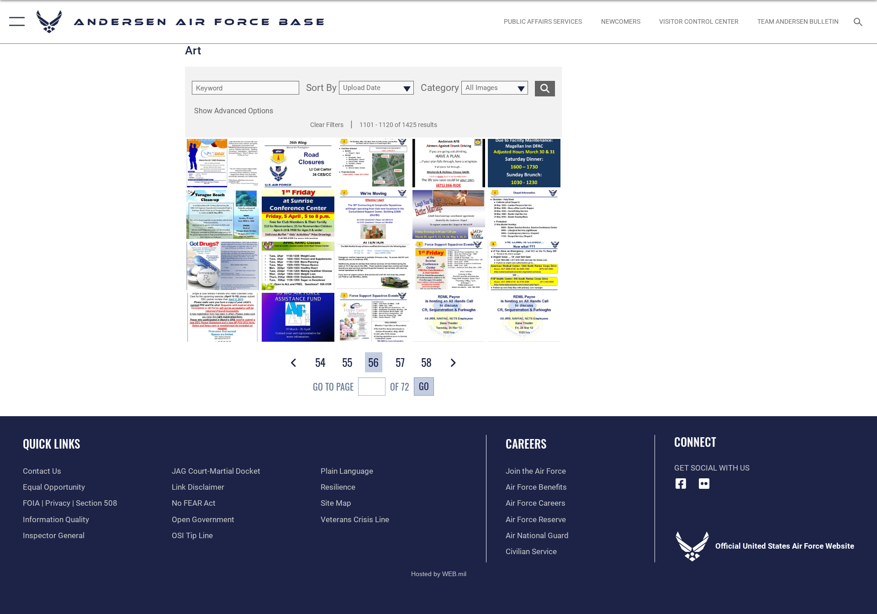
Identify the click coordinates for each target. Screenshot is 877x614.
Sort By (321, 88)
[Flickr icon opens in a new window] (704, 483)
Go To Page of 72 (361, 386)
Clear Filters (326, 124)
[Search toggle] (859, 21)
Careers (526, 443)
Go (424, 386)
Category (440, 88)
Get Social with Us (712, 468)
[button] (15, 21)
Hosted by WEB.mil (438, 573)
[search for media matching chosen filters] (545, 88)
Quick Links (51, 443)
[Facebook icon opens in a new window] (681, 483)
